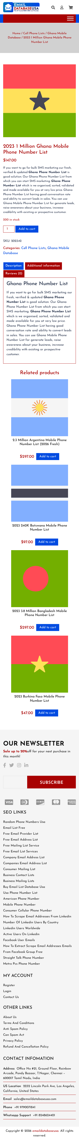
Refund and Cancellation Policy (25, 1046)
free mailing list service (21, 845)
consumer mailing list (19, 869)
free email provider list (20, 833)
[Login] (63, 8)
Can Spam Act (13, 1035)
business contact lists (18, 875)
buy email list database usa (24, 887)
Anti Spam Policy (15, 1029)
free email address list (20, 839)
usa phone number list (20, 893)
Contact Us (11, 997)
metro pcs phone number (21, 963)
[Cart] (72, 8)
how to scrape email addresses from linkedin (37, 916)
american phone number (21, 898)
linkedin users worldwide (21, 928)
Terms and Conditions (18, 1023)
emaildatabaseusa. (45, 1131)
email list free (14, 828)
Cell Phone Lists (34, 33)
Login (7, 991)
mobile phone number (19, 904)
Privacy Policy (13, 1041)
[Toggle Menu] (70, 18)
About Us (9, 1017)
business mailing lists (18, 881)
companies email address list (25, 863)
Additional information (43, 265)
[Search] (54, 8)
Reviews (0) (13, 273)
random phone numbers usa (24, 822)
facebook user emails (19, 940)
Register (9, 985)
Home (16, 33)
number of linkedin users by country (30, 922)
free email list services (20, 851)
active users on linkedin (21, 934)
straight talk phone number (23, 958)
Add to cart (27, 229)
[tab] (13, 266)
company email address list (23, 857)
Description (13, 265)
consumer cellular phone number (27, 910)
